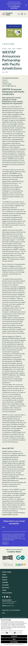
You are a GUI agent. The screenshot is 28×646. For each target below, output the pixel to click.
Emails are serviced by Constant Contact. (13, 539)
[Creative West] (7, 13)
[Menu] (18, 14)
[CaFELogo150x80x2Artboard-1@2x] (7, 557)
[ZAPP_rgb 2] (20, 565)
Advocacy (4, 48)
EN (21, 13)
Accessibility (5, 585)
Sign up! (5, 543)
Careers (4, 574)
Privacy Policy (5, 587)
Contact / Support (6, 572)
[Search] (25, 14)
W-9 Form (4, 579)
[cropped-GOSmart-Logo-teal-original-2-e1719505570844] (20, 557)
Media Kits (4, 577)
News (9, 48)
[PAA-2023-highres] (7, 565)
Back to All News (9, 44)
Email (3, 527)
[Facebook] (2, 596)
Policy (13, 48)
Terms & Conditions (7, 592)
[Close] (26, 5)
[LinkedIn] (9, 596)
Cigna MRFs (5, 582)
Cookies (4, 590)
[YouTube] (7, 596)
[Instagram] (4, 596)
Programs (19, 48)
